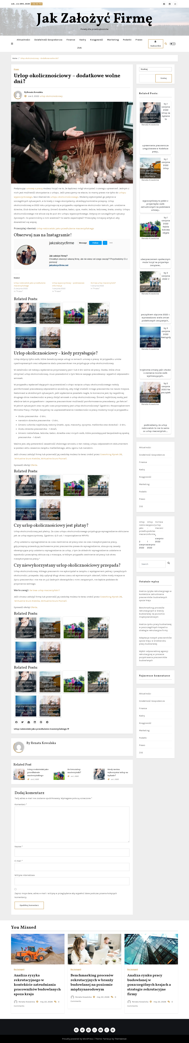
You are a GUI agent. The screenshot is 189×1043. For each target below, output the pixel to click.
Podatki (127, 39)
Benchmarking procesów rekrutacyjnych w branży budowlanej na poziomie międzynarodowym (92, 982)
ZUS (79, 47)
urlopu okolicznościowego (64, 196)
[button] (12, 44)
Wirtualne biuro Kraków (27, 458)
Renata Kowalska (35, 92)
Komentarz (21, 804)
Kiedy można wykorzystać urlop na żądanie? (118, 772)
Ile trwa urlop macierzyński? (103, 283)
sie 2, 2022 (35, 779)
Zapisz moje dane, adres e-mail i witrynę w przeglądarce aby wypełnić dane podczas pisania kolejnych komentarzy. (66, 895)
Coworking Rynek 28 (111, 454)
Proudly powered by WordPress (78, 1038)
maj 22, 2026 (46, 1001)
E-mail (19, 861)
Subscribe (155, 45)
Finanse (70, 39)
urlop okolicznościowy (51, 96)
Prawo (139, 39)
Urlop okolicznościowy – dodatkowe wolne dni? (39, 58)
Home (14, 58)
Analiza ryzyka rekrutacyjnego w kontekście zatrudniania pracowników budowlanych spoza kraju (37, 985)
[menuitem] (143, 535)
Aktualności (23, 39)
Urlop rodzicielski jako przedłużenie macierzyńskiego (65, 228)
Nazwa (19, 846)
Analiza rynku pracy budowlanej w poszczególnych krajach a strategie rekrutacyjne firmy (155, 627)
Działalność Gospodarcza (48, 39)
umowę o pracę (34, 188)
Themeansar (121, 1038)
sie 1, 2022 (75, 776)
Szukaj (144, 69)
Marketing (113, 39)
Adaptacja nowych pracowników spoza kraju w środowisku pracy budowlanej (155, 640)
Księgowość (96, 39)
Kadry (82, 39)
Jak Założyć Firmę (94, 19)
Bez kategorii (19, 969)
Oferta (34, 465)
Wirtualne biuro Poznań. (54, 458)
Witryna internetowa (25, 875)
